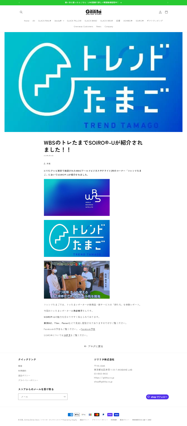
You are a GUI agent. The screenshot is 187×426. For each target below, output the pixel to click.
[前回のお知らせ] (19, 2)
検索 (20, 366)
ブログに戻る (95, 346)
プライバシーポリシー (28, 380)
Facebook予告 (88, 329)
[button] (21, 12)
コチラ (67, 335)
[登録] (64, 396)
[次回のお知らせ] (168, 2)
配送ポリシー (125, 420)
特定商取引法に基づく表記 (141, 420)
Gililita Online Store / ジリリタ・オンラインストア (43, 420)
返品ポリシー (24, 375)
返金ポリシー (84, 420)
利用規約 (22, 370)
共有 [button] (49, 163)
